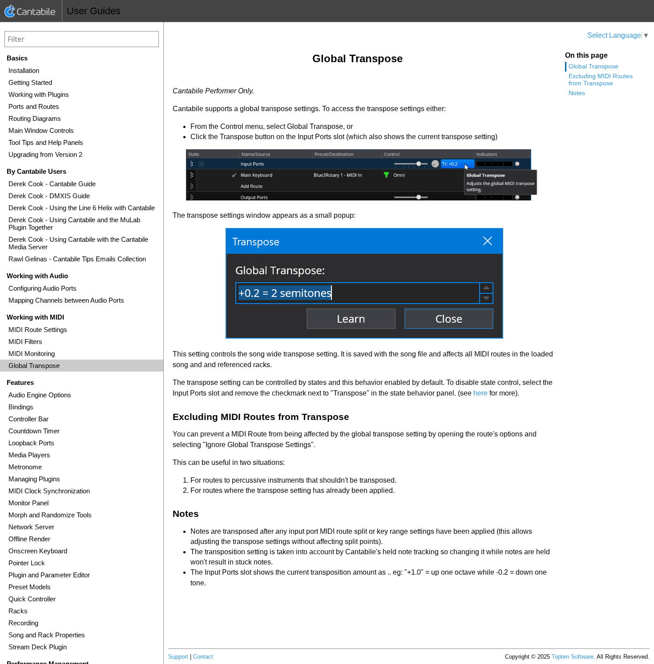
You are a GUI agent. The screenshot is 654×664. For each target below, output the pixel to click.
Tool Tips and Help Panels (45, 142)
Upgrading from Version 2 (45, 154)
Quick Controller (32, 599)
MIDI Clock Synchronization (49, 491)
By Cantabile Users (36, 171)
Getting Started (30, 82)
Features (20, 382)
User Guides (94, 10)
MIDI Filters (25, 341)
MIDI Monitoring (31, 353)
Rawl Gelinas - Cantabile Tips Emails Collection (77, 259)
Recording (23, 623)
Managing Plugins (34, 479)
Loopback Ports (31, 443)
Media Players (29, 455)
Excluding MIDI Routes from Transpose (601, 79)
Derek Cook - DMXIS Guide (49, 196)
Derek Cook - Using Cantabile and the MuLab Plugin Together (74, 223)
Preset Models (29, 587)
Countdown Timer (34, 431)
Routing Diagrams (34, 118)
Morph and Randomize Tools (50, 515)
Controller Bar (28, 419)
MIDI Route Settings (37, 329)
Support (178, 656)
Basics (17, 58)
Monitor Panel (28, 503)
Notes (577, 92)
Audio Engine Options (39, 395)
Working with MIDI (35, 317)
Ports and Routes (33, 106)
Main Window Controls (41, 130)
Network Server (31, 527)
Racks (18, 611)
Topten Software (572, 656)
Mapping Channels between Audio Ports (66, 300)
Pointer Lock (26, 563)
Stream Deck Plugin (37, 647)
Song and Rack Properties (46, 635)
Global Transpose (34, 365)
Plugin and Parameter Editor (49, 575)
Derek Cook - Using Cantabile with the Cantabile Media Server (78, 243)
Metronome (25, 467)
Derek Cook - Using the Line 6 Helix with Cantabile (81, 208)
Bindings (20, 407)
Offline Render (29, 539)
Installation (23, 70)
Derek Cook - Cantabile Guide (52, 184)
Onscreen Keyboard (37, 551)
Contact (203, 656)
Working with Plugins (38, 94)
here (480, 393)
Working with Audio (37, 276)
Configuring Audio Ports (42, 288)
